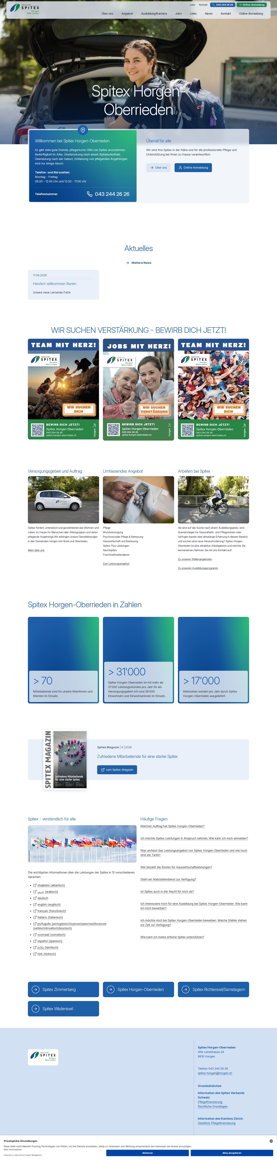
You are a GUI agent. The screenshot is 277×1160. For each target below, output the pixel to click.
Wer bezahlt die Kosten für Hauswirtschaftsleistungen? (176, 867)
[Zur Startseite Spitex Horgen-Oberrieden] (24, 10)
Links (193, 13)
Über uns (107, 13)
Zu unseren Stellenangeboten (195, 559)
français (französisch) (52, 911)
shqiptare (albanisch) (51, 885)
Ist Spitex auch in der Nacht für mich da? (167, 891)
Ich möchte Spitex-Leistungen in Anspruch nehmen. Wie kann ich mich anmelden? (194, 838)
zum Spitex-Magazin (119, 769)
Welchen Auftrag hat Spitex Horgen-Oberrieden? (172, 826)
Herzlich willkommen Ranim (54, 284)
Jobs (192, 4)
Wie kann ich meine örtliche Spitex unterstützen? (172, 937)
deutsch (43, 898)
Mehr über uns (36, 550)
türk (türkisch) (47, 954)
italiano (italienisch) (50, 917)
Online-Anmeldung (253, 4)
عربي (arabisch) (48, 891)
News (209, 13)
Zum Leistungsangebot (116, 563)
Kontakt (203, 4)
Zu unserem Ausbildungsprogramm (198, 568)
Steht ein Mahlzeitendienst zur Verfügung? (168, 879)
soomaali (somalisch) (51, 934)
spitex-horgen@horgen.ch (215, 1073)
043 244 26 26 (224, 4)
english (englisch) (49, 904)
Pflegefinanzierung (210, 1102)
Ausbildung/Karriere (154, 13)
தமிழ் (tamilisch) (48, 947)
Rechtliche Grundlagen (213, 1106)
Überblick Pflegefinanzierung (216, 1123)
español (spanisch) (50, 941)
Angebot (127, 13)
